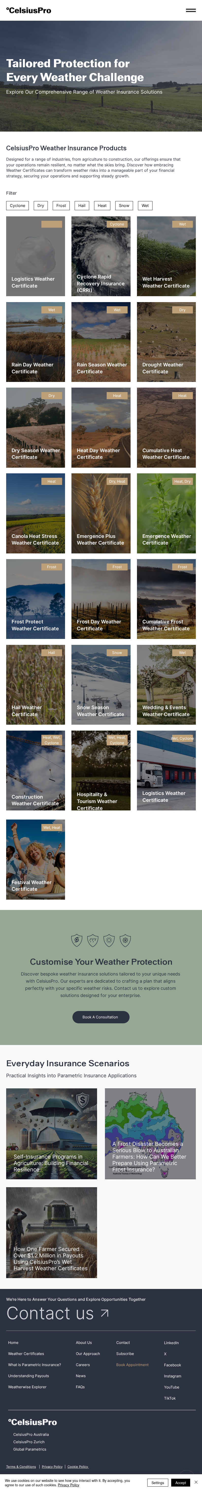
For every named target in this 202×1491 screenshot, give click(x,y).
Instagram (172, 1376)
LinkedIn (171, 1342)
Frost (61, 205)
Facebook (172, 1365)
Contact (123, 1342)
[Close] (196, 1482)
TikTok (170, 1398)
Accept (180, 1482)
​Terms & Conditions (21, 1467)
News (81, 1375)
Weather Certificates (26, 1353)
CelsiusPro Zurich (29, 1442)
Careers (83, 1364)
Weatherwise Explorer (27, 1387)
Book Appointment (132, 1364)
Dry (40, 205)
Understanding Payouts (28, 1375)
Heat (102, 205)
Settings (158, 1482)
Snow (124, 205)
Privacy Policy (52, 1467)
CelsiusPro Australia (31, 1434)
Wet (145, 205)
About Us (84, 1342)
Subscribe (125, 1353)
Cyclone (17, 205)
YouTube (171, 1387)
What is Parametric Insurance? (34, 1364)
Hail (81, 205)
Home (13, 1342)
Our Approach (88, 1353)
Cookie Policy (78, 1467)
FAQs (80, 1387)
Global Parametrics (29, 1449)
